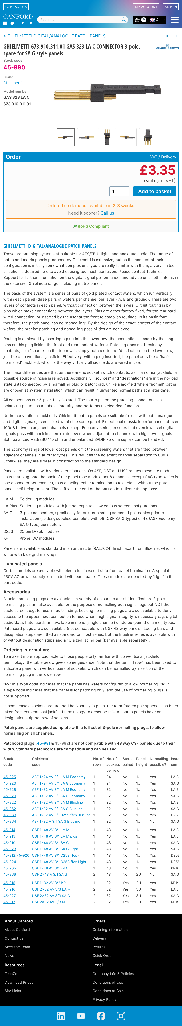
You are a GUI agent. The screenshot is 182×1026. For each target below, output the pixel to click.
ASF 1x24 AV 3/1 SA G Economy (58, 783)
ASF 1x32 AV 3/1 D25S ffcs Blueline (61, 815)
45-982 (62, 743)
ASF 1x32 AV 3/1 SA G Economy (58, 796)
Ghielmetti (12, 82)
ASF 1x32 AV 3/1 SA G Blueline (57, 809)
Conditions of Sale (108, 991)
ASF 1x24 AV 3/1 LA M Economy (59, 777)
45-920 (23, 855)
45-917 (9, 902)
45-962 (9, 809)
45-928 (9, 789)
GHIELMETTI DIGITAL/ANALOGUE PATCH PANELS (50, 246)
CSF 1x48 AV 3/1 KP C (50, 868)
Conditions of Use (108, 982)
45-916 (9, 889)
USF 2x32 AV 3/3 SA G (51, 896)
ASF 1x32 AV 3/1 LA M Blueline (57, 802)
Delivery (168, 157)
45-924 (9, 862)
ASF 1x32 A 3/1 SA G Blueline (56, 821)
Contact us (16, 7)
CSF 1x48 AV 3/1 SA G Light (55, 849)
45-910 (9, 843)
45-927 (9, 896)
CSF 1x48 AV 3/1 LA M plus (54, 836)
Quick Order (103, 955)
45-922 (9, 802)
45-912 (9, 855)
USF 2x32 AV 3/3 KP (49, 902)
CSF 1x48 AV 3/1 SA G (50, 843)
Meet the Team (17, 947)
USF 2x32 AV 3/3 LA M (51, 889)
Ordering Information (110, 929)
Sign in (171, 7)
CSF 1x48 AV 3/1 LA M (50, 830)
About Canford (17, 929)
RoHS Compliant (93, 226)
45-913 (9, 836)
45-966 (9, 874)
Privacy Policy (104, 999)
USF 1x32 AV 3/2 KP (49, 883)
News (9, 955)
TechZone (13, 973)
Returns (99, 947)
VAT (153, 157)
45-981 (43, 743)
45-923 (9, 849)
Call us (107, 213)
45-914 (9, 830)
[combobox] (82, 19)
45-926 (9, 783)
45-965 (9, 868)
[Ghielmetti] (166, 46)
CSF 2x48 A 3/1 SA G (49, 874)
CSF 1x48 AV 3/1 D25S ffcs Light (59, 862)
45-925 (9, 777)
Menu (175, 20)
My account (146, 7)
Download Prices (19, 982)
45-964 (9, 821)
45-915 (9, 883)
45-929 (9, 796)
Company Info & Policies (113, 973)
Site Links (13, 991)
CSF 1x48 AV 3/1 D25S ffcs (54, 855)
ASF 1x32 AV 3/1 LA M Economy (59, 789)
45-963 (9, 815)
